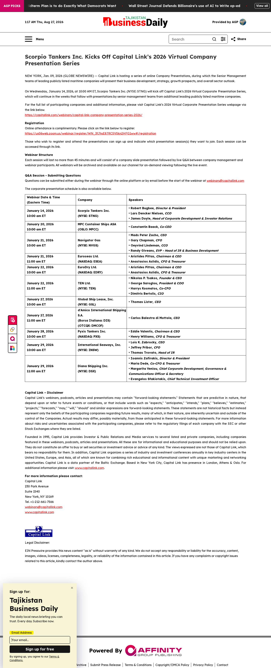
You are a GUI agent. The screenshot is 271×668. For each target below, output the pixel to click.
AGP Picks (12, 6)
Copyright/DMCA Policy (172, 665)
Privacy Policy (203, 665)
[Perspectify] (12, 329)
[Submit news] (12, 320)
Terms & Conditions (138, 665)
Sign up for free (40, 649)
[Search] (214, 39)
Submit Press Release (105, 665)
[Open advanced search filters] (223, 39)
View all (262, 6)
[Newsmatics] (12, 348)
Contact (222, 665)
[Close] (72, 588)
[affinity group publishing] (12, 338)
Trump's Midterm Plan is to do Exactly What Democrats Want (63, 6)
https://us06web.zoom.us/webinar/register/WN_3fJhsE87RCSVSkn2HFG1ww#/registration (90, 133)
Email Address (21, 632)
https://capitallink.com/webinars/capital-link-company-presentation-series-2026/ (83, 115)
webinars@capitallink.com (43, 507)
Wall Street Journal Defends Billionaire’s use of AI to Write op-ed (184, 6)
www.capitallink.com (39, 512)
